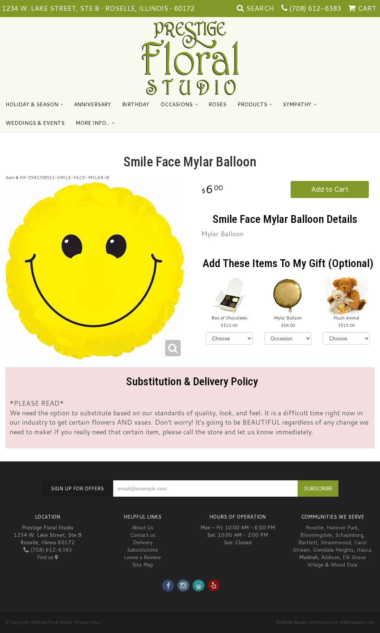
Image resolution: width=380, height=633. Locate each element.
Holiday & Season (32, 104)
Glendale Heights (333, 550)
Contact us (142, 535)
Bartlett (308, 542)
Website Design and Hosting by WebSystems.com (325, 622)
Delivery (143, 542)
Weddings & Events (35, 123)
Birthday (135, 104)
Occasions (176, 104)
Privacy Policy (88, 622)
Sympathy (297, 104)
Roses (217, 104)
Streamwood (336, 542)
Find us (46, 557)
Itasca (364, 550)
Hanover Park (342, 527)
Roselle (315, 527)
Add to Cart (329, 189)
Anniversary (92, 104)
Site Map (142, 564)
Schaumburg (349, 535)
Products (252, 104)
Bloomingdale (316, 535)
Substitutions (142, 550)
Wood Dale (344, 564)
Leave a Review (142, 557)
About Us (143, 527)
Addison (330, 557)
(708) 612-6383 (315, 8)
